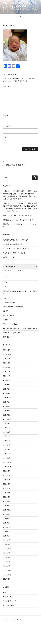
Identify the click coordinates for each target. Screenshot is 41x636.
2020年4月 (7, 531)
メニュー (22, 17)
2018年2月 (7, 566)
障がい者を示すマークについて (14, 253)
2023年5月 (7, 389)
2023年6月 (7, 385)
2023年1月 (7, 406)
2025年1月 (7, 367)
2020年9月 (7, 518)
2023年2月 (7, 402)
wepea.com (25, 220)
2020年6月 (7, 527)
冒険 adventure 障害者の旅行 (13, 307)
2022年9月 (7, 423)
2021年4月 (7, 493)
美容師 (5, 320)
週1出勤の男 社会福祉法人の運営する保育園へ (20, 328)
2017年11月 (7, 575)
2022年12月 (7, 410)
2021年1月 (7, 505)
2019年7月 (7, 557)
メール (6, 126)
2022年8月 (7, 428)
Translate (19, 270)
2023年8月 (7, 380)
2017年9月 (7, 579)
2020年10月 (7, 514)
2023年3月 (7, 398)
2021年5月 (7, 488)
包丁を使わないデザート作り (14, 203)
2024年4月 (7, 376)
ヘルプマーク (8, 298)
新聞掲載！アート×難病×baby (13, 224)
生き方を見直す (8, 315)
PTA (4, 287)
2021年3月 (7, 497)
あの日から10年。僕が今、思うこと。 (16, 240)
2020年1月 (7, 544)
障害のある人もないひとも (12, 333)
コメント (7, 86)
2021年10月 (7, 467)
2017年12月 (7, 570)
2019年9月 (7, 553)
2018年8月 (7, 562)
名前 (5, 115)
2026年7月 (7, 350)
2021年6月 (7, 484)
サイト (5, 137)
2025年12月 (7, 354)
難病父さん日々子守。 (11, 215)
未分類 (5, 311)
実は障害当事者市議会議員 (12, 244)
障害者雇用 (7, 337)
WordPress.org (8, 605)
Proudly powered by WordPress (13, 620)
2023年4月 (7, 393)
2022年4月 (7, 445)
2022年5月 (7, 441)
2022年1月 (7, 458)
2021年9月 (7, 471)
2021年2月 (7, 501)
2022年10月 (7, 419)
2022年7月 (7, 432)
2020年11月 (7, 510)
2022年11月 (7, 415)
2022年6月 (7, 436)
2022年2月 (7, 454)
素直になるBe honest (10, 257)
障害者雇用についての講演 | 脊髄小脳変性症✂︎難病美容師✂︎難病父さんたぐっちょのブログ (20, 196)
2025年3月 (7, 363)
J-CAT (5, 282)
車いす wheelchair (10, 324)
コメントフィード (9, 601)
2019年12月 (7, 549)
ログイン (6, 592)
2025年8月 (7, 359)
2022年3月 (7, 449)
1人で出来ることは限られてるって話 (16, 248)
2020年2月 (7, 540)
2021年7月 (7, 480)
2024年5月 (7, 372)
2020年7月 (7, 523)
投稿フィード (8, 596)
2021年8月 (7, 475)
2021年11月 (7, 462)
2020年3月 (7, 536)
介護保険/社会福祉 (9, 302)
